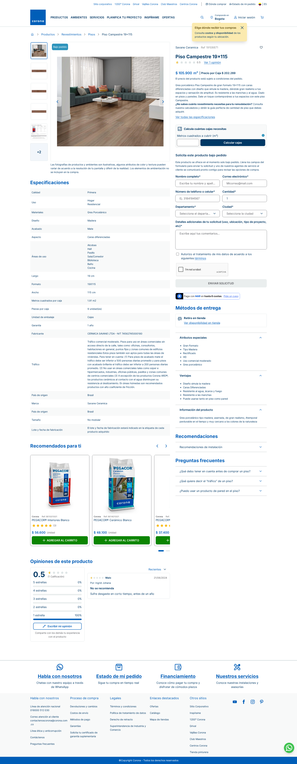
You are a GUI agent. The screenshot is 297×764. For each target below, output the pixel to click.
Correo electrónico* (235, 176)
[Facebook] (244, 702)
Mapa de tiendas (159, 719)
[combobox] (157, 569)
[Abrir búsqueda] (202, 17)
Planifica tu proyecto (124, 17)
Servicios (97, 17)
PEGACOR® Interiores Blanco (50, 520)
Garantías (75, 725)
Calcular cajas (233, 142)
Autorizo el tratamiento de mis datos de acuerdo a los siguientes (216, 256)
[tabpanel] (39, 50)
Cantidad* (229, 191)
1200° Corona (197, 719)
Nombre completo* (188, 176)
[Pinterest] (261, 702)
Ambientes (79, 17)
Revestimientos (71, 34)
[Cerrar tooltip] (242, 28)
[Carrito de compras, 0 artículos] (262, 17)
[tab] (161, 550)
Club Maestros (198, 739)
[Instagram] (253, 702)
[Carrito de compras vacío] (262, 17)
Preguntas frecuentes (42, 743)
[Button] (57, 102)
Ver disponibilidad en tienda (202, 323)
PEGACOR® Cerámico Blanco (113, 520)
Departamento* (185, 206)
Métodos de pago (80, 719)
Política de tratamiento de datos (128, 712)
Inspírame (151, 17)
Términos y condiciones (123, 706)
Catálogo (155, 712)
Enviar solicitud (221, 283)
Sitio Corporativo (199, 706)
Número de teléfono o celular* (195, 191)
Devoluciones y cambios (83, 706)
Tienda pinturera (199, 752)
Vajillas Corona (198, 732)
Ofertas (168, 17)
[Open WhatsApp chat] (289, 748)
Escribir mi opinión (60, 626)
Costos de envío (79, 712)
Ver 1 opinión (212, 62)
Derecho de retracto (121, 719)
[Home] (32, 34)
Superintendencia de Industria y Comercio (128, 727)
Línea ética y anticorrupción (45, 730)
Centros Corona (198, 745)
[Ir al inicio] (38, 17)
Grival (193, 725)
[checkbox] (177, 254)
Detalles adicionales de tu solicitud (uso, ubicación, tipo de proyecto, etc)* (220, 224)
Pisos (91, 34)
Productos (59, 17)
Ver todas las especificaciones (195, 117)
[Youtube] (235, 702)
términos (200, 258)
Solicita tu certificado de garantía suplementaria (83, 734)
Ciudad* (227, 206)
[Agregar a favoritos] (261, 47)
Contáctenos (37, 737)
